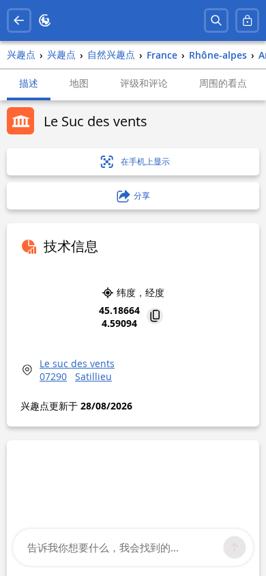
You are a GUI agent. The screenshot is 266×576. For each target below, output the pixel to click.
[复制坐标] (155, 317)
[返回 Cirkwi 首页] (45, 20)
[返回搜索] (19, 20)
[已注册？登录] (247, 20)
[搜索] (216, 20)
